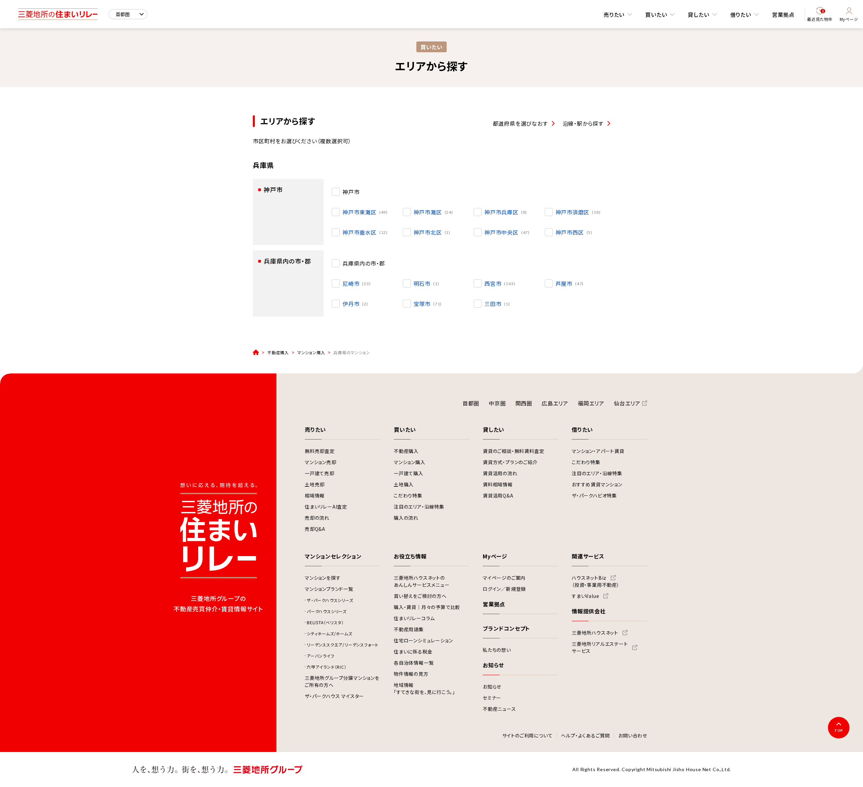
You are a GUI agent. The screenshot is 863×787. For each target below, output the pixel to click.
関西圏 (523, 403)
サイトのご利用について (527, 736)
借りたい (740, 14)
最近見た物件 (820, 15)
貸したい (698, 14)
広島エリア (555, 403)
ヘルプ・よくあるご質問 (585, 736)
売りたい (613, 14)
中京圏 (497, 403)
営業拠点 (783, 14)
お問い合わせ (632, 736)
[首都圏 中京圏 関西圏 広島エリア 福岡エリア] (128, 14)
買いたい (656, 14)
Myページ (849, 19)
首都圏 (471, 403)
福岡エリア (591, 403)
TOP (838, 730)
